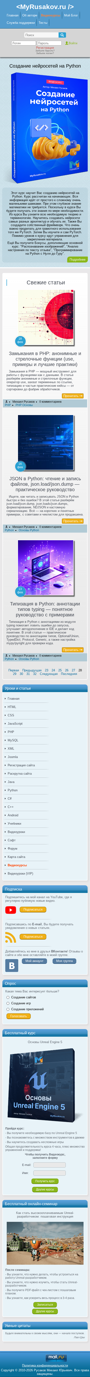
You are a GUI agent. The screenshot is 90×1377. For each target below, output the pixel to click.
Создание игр (21, 1003)
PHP (11, 732)
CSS (11, 715)
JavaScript (15, 723)
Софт (12, 840)
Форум (12, 848)
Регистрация (45, 48)
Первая (13, 670)
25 (60, 670)
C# (10, 798)
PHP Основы (24, 405)
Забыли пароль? (45, 50)
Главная (12, 15)
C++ (11, 807)
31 (28, 674)
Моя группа (64, 961)
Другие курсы (45, 1189)
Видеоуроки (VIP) (20, 873)
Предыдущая (32, 670)
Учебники (14, 823)
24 (53, 670)
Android (13, 815)
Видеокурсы (50, 15)
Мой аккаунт (34, 961)
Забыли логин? (45, 53)
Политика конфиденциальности (45, 1365)
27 (73, 670)
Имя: (25, 1173)
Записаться (45, 1304)
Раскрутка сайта (20, 773)
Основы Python (29, 530)
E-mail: (26, 1165)
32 (34, 674)
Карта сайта (16, 857)
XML (11, 748)
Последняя (69, 674)
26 (66, 670)
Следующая (49, 674)
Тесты (43, 23)
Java (11, 782)
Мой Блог (71, 15)
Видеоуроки (16, 832)
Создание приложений (27, 1009)
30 (21, 674)
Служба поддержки (21, 23)
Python (13, 790)
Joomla (13, 757)
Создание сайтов (23, 997)
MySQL (13, 740)
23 (46, 670)
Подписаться (33, 909)
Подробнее (77, 259)
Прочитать (70, 396)
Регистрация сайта (21, 765)
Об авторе (29, 15)
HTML (12, 707)
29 (14, 674)
